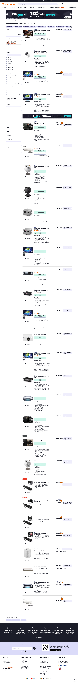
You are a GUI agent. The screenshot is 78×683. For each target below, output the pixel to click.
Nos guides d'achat (6, 663)
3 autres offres (59, 603)
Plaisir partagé (23, 660)
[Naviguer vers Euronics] (66, 666)
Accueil (7, 20)
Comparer (28, 40)
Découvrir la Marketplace (63, 662)
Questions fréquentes (7, 660)
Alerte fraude (42, 674)
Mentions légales (43, 661)
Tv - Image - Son (14, 20)
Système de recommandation (45, 666)
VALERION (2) (10, 69)
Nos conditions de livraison (7, 662)
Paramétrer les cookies (44, 663)
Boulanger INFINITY (24, 670)
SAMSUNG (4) (10, 67)
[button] (77, 7)
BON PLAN (24, 497)
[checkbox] (6, 57)
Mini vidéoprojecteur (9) (12, 92)
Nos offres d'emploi (62, 658)
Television (23, 620)
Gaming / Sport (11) (11, 77)
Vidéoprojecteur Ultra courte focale (29, 26)
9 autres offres (59, 551)
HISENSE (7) (10, 61)
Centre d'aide (5, 665)
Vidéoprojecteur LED (69, 26)
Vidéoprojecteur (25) (12, 88)
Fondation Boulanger (25, 667)
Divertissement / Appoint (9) (13, 83)
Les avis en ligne (43, 667)
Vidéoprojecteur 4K (9, 26)
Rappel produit (42, 673)
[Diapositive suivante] (71, 27)
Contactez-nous (6, 658)
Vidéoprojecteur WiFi (51, 26)
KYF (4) (9, 63)
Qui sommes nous (24, 658)
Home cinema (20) (11, 81)
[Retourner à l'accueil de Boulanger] (8, 4)
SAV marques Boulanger (25, 665)
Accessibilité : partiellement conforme (47, 670)
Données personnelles (44, 662)
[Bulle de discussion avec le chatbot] (74, 679)
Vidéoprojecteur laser (60, 26)
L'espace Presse (24, 661)
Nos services (23, 662)
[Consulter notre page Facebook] (21, 651)
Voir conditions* (39, 637)
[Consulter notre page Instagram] (25, 651)
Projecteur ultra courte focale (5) (14, 94)
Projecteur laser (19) (11, 90)
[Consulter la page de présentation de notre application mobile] (52, 650)
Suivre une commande (7, 661)
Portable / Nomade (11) (12, 75)
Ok (34, 648)
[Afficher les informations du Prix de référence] (61, 70)
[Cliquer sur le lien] (39, 14)
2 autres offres (59, 568)
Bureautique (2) (11, 79)
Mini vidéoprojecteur (18, 26)
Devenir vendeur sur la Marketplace (65, 663)
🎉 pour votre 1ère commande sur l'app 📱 (39, 0)
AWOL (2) (9, 57)
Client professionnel (25, 668)
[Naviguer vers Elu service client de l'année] (66, 668)
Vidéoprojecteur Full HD (42, 26)
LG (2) (9, 65)
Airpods (8, 620)
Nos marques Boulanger (25, 663)
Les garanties (42, 660)
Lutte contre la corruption (45, 668)
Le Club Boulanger (24, 666)
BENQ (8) (9, 59)
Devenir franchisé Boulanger (63, 660)
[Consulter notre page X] (23, 651)
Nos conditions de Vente (44, 658)
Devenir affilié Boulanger (63, 661)
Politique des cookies (44, 665)
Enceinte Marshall (16, 620)
